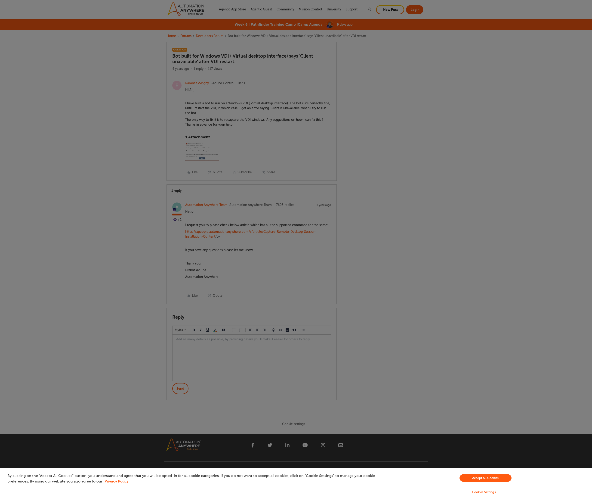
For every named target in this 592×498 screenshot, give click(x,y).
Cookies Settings (484, 492)
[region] (296, 483)
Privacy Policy (117, 481)
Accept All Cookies (485, 478)
